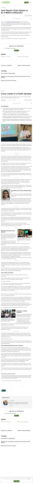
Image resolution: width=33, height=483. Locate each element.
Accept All (16, 481)
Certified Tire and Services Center (13, 21)
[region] (16, 480)
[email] (19, 18)
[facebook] (13, 18)
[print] (31, 18)
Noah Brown (12, 399)
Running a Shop (3, 7)
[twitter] (16, 18)
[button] (1, 2)
